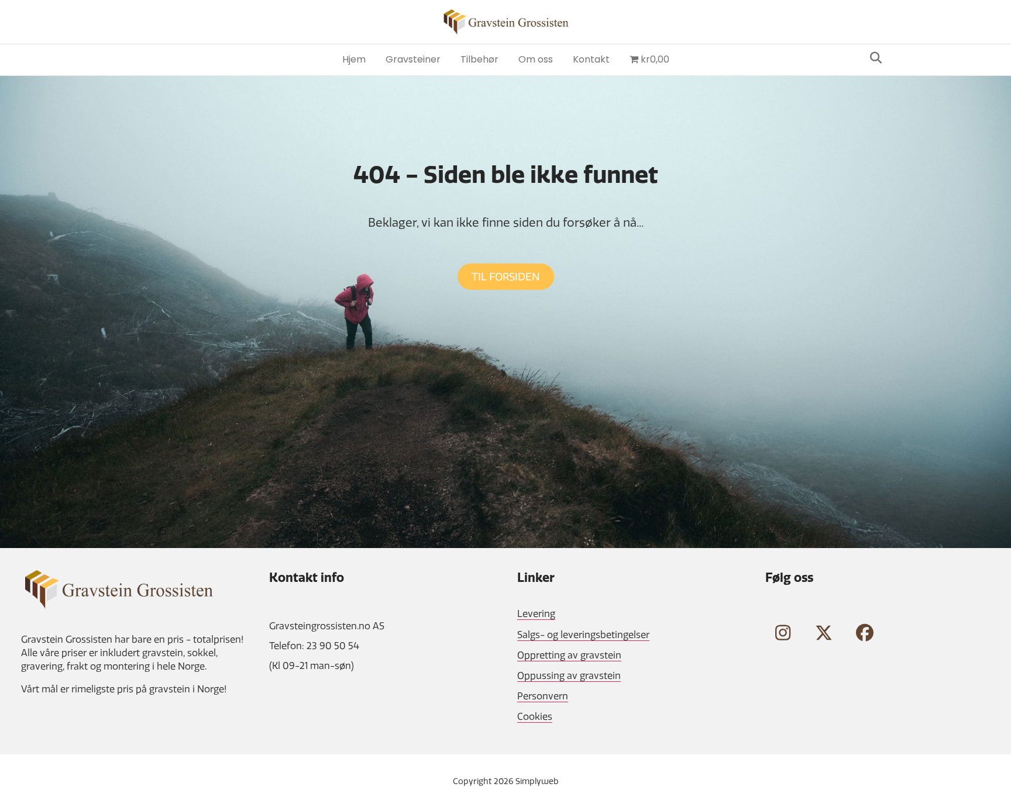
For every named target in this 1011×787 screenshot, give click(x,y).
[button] (782, 632)
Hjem (354, 59)
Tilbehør (479, 59)
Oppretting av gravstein (569, 655)
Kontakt (591, 59)
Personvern (542, 696)
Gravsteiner (413, 59)
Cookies (534, 716)
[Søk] (872, 57)
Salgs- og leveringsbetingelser (583, 634)
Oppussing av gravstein (569, 675)
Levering (536, 613)
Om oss (535, 59)
